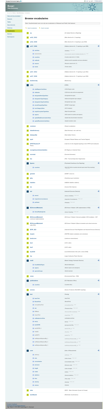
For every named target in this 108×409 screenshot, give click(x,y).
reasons (37, 63)
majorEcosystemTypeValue (42, 111)
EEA (14, 1)
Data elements (11, 25)
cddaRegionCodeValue (40, 89)
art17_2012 (33, 72)
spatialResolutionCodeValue (42, 121)
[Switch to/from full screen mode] (92, 1)
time (36, 378)
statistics (37, 375)
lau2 (31, 247)
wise (31, 390)
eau (36, 308)
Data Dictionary (20, 12)
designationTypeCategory (41, 98)
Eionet (14, 12)
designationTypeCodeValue (42, 102)
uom (31, 350)
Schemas (9, 28)
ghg (31, 178)
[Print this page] (90, 1)
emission (37, 364)
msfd (31, 260)
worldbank (33, 394)
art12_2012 (33, 37)
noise (32, 276)
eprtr (31, 139)
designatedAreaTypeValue (41, 95)
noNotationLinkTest (40, 318)
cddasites (37, 92)
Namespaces (10, 36)
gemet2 (32, 173)
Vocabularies (11, 31)
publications (34, 280)
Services (9, 34)
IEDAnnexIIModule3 (36, 217)
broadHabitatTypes (39, 264)
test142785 (37, 325)
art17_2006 (33, 46)
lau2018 (32, 251)
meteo (36, 371)
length (36, 368)
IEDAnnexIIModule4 (36, 223)
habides (32, 182)
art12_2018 (33, 42)
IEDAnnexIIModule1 (36, 207)
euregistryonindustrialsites (38, 150)
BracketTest (38, 301)
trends (36, 66)
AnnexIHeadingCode (40, 211)
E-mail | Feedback (12, 404)
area (36, 358)
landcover (33, 238)
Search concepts (45, 28)
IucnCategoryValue (39, 108)
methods (37, 60)
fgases (32, 163)
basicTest (37, 298)
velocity (37, 381)
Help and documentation (13, 16)
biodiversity (34, 80)
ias (31, 187)
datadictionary (34, 130)
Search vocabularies (32, 28)
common (33, 126)
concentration (38, 361)
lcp (31, 256)
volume (37, 385)
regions (37, 114)
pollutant (37, 202)
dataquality (33, 135)
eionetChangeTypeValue (41, 105)
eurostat (32, 154)
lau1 (31, 243)
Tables (9, 22)
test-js (36, 321)
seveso (32, 290)
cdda (31, 85)
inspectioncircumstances (41, 199)
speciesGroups (39, 271)
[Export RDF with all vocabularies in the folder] (98, 46)
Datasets (9, 19)
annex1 (36, 195)
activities (37, 50)
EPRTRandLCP (35, 143)
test (31, 294)
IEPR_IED (33, 229)
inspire (32, 234)
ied (31, 191)
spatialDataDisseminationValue (43, 117)
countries (37, 57)
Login (87, 1)
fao (31, 159)
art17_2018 (33, 76)
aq (31, 33)
